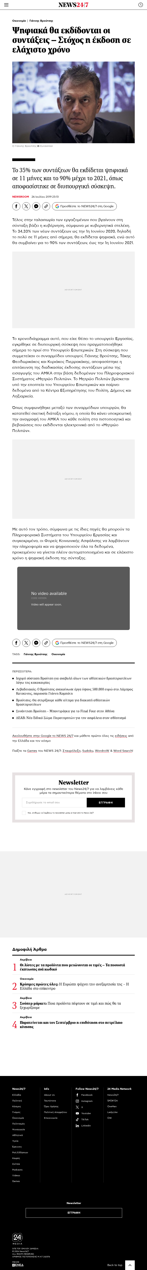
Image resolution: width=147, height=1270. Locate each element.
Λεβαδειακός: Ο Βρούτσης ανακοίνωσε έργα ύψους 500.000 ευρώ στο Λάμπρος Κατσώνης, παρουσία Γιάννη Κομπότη (74, 691)
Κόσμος (16, 1106)
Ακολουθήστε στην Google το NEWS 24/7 (42, 735)
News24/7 (112, 1095)
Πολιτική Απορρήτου (55, 1112)
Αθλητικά (17, 1135)
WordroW (102, 750)
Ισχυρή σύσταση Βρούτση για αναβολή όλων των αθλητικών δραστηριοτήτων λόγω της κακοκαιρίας (73, 680)
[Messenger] (36, 206)
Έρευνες (17, 1147)
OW (109, 1118)
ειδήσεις (121, 735)
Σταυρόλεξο (72, 750)
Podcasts (17, 1170)
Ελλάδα (16, 1095)
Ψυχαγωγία (18, 1129)
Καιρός (16, 1158)
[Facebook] (16, 206)
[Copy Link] (46, 206)
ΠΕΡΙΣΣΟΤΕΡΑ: (22, 671)
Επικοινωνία (50, 1118)
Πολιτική (17, 1101)
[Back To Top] (130, 1265)
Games (32, 750)
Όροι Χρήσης (51, 1106)
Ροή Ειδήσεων (20, 1152)
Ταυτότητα (50, 1101)
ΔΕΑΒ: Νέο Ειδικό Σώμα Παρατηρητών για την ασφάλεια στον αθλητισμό (71, 718)
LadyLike (112, 1112)
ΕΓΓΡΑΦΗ (74, 1213)
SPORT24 (112, 1101)
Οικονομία (19, 21)
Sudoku (87, 750)
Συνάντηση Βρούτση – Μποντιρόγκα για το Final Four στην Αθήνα (65, 711)
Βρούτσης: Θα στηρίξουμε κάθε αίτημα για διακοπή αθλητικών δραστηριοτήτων (63, 702)
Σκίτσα (16, 1164)
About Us (49, 1095)
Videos (16, 1175)
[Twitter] (26, 206)
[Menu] (6, 5)
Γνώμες (16, 1112)
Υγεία (15, 1141)
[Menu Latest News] (140, 5)
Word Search (122, 750)
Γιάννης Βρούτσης (41, 21)
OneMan (112, 1106)
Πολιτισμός (18, 1124)
